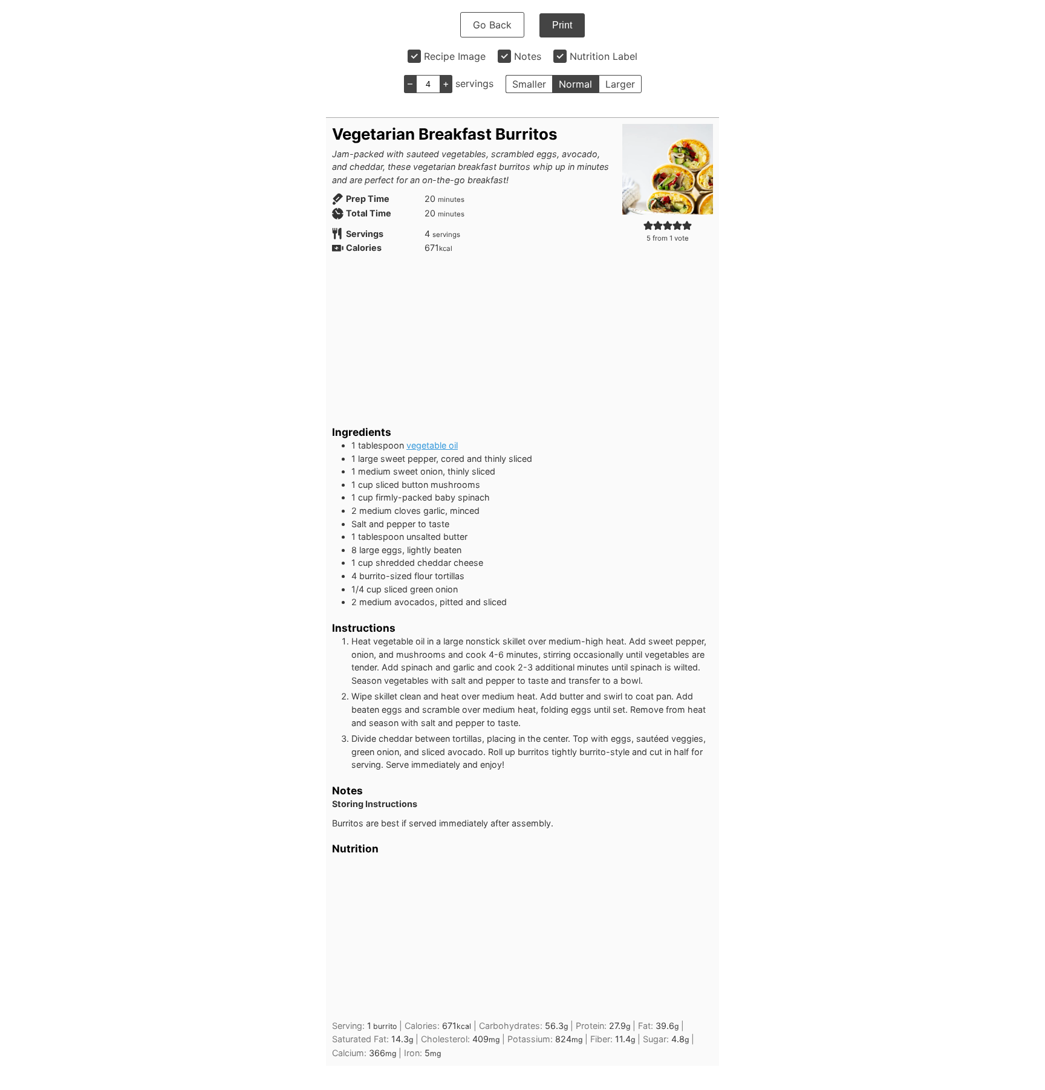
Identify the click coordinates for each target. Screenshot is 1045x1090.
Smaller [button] (529, 84)
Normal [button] (575, 84)
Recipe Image (455, 56)
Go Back (492, 25)
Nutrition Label (603, 56)
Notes (527, 56)
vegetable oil (432, 445)
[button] (648, 225)
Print (562, 25)
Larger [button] (620, 84)
